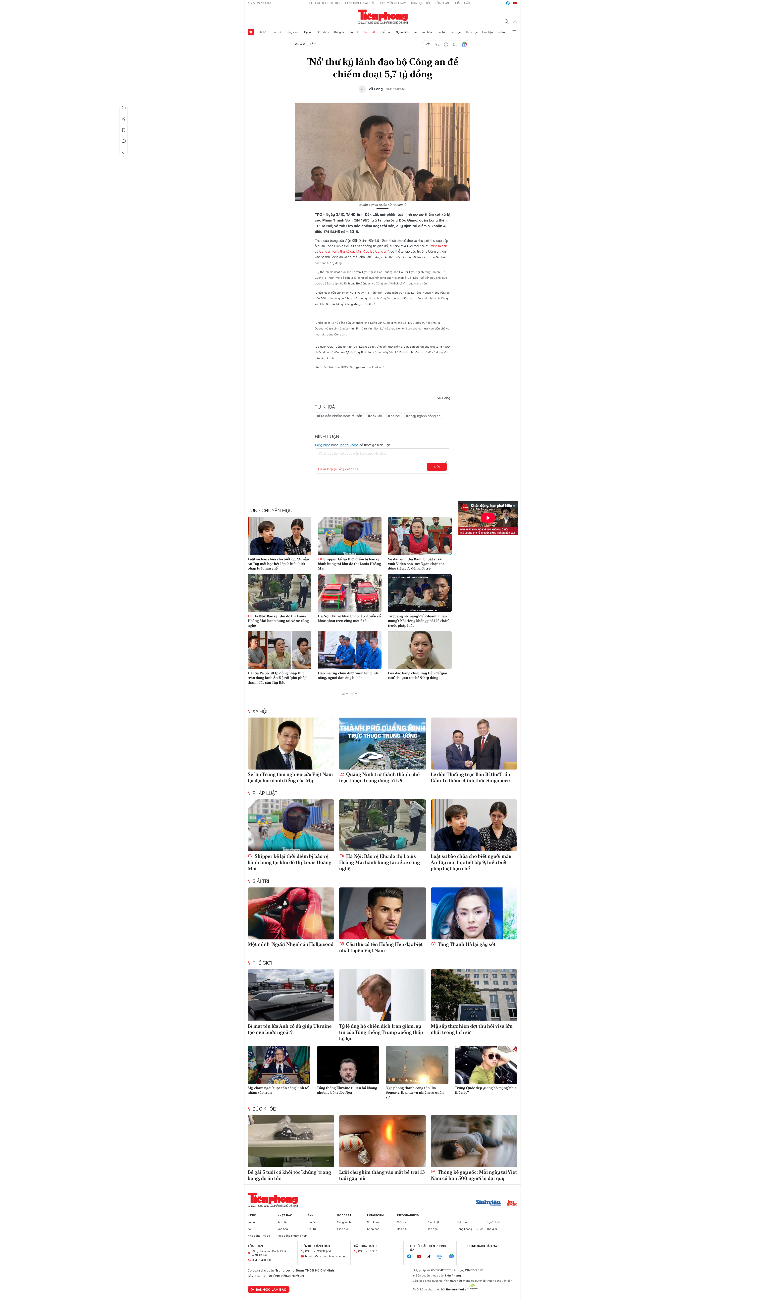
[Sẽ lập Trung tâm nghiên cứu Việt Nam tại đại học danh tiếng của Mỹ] (291, 744)
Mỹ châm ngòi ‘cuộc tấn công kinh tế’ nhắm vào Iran (278, 1090)
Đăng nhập (323, 445)
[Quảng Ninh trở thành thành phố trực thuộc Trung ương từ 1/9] (382, 744)
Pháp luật (369, 32)
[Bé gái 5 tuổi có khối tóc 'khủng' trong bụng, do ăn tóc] (291, 1141)
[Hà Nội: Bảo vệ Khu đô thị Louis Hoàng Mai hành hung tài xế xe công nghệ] (279, 593)
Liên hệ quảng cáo (315, 1246)
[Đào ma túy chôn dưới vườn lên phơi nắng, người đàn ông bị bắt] (350, 650)
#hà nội (394, 416)
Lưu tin (124, 130)
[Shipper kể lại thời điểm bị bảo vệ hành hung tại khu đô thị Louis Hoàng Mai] (350, 536)
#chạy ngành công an (423, 416)
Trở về (124, 152)
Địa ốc (308, 32)
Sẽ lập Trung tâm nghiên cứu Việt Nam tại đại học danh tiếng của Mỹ (290, 777)
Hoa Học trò (420, 3)
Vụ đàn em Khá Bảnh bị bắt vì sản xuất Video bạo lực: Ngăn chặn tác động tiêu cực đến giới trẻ (416, 564)
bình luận (455, 44)
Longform (375, 1215)
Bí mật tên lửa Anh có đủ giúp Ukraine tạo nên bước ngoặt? (290, 1029)
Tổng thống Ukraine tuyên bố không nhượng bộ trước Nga (347, 1090)
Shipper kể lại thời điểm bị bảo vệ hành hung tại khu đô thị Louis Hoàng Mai (349, 564)
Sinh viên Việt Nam (393, 3)
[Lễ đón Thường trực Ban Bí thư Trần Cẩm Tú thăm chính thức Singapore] (474, 744)
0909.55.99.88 (315, 1251)
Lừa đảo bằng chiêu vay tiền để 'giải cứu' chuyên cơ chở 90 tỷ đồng (417, 675)
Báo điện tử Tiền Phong (383, 17)
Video (501, 32)
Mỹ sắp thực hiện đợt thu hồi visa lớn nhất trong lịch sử (472, 1029)
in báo (446, 44)
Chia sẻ (124, 119)
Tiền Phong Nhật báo (360, 3)
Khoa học (472, 32)
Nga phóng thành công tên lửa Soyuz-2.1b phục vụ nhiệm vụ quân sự (415, 1092)
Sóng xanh (292, 32)
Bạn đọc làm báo (271, 1289)
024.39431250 (261, 1260)
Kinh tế (276, 32)
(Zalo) (329, 1251)
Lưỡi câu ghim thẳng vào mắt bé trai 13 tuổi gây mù (382, 1175)
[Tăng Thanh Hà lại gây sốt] (474, 913)
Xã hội (263, 32)
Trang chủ (251, 32)
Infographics (408, 1215)
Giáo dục (455, 32)
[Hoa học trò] (512, 1203)
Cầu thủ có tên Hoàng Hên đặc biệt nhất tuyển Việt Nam (381, 947)
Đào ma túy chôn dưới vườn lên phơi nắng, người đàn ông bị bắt (348, 675)
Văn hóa (427, 32)
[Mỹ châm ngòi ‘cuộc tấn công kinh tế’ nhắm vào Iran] (279, 1065)
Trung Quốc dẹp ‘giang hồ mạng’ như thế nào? (485, 1090)
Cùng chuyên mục (270, 510)
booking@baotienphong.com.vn (325, 1256)
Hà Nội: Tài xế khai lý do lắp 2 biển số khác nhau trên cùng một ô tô (349, 618)
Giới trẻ (353, 32)
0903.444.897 (367, 1251)
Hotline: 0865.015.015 (324, 3)
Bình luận (124, 141)
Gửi (437, 467)
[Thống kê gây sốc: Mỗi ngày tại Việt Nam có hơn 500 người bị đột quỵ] (474, 1141)
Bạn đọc (432, 1229)
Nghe (124, 108)
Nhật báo (285, 1215)
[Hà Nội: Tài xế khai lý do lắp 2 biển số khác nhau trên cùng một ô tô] (350, 593)
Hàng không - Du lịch (470, 1229)
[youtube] (515, 3)
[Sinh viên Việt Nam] (488, 1203)
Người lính (402, 32)
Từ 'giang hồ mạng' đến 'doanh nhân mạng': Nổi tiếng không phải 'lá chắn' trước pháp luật (418, 621)
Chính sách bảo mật (483, 1246)
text (437, 44)
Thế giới (339, 32)
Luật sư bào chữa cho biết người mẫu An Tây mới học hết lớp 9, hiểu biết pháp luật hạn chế (278, 564)
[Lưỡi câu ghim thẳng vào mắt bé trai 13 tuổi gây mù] (382, 1141)
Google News (464, 44)
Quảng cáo (462, 3)
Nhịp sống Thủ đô (259, 1235)
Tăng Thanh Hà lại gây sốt (466, 944)
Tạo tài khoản (349, 445)
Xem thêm (514, 32)
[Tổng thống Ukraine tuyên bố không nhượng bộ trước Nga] (348, 1065)
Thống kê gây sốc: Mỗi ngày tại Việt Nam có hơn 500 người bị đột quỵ (474, 1175)
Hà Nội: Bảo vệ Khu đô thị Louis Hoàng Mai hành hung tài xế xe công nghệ (278, 621)
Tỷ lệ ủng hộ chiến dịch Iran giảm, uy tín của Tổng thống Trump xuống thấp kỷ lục (381, 1032)
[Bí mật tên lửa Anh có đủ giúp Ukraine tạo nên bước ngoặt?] (291, 995)
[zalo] (442, 1256)
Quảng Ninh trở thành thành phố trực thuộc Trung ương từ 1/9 (379, 777)
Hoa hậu (487, 32)
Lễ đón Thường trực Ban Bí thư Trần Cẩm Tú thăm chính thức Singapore (470, 777)
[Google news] (453, 1256)
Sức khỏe (323, 32)
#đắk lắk (375, 416)
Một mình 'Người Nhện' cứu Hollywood (290, 944)
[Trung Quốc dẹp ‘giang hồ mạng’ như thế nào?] (486, 1065)
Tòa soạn (442, 3)
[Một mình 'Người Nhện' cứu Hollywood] (291, 913)
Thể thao (385, 32)
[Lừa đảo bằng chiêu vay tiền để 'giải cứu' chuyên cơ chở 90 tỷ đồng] (420, 650)
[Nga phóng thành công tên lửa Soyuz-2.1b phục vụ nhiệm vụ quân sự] (417, 1065)
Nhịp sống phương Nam (292, 1235)
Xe (415, 32)
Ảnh (310, 1215)
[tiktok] (431, 1256)
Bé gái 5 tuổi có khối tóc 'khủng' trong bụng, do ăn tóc (289, 1175)
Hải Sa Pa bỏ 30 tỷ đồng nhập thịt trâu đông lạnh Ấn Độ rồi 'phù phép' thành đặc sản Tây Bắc (277, 678)
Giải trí (440, 32)
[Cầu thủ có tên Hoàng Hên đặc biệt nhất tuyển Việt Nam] (382, 913)
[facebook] (507, 3)
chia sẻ (428, 44)
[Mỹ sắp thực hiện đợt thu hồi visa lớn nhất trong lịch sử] (474, 995)
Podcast (344, 1215)
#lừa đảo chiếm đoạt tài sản (339, 416)
